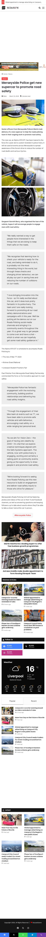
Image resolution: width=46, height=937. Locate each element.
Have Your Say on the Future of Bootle (29, 717)
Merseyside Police (23, 515)
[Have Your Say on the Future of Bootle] (7, 720)
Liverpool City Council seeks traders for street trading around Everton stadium (29, 739)
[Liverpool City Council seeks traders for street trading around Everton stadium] (7, 740)
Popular (12, 701)
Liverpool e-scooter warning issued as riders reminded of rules (11, 600)
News (10, 74)
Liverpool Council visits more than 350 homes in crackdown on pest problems (33, 626)
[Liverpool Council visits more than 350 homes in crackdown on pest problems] (34, 615)
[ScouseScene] (10, 8)
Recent (33, 701)
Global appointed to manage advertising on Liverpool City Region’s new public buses (33, 601)
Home (5, 74)
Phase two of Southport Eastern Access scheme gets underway (11, 625)
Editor (5, 96)
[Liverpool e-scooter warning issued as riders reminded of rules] (12, 590)
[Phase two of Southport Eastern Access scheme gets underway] (12, 615)
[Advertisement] (23, 36)
